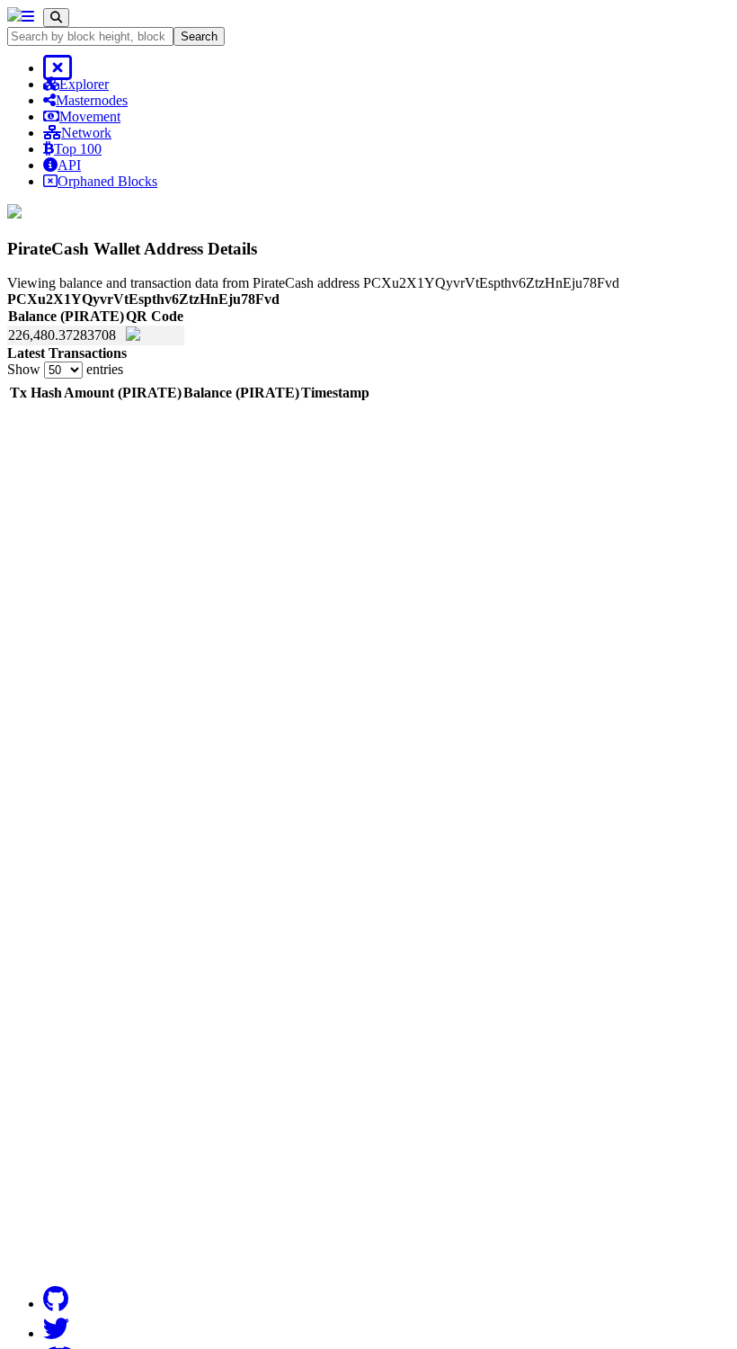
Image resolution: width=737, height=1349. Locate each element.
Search (199, 36)
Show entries (65, 369)
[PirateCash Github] (55, 1299)
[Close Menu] (57, 68)
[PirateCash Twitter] (56, 1329)
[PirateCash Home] (14, 16)
